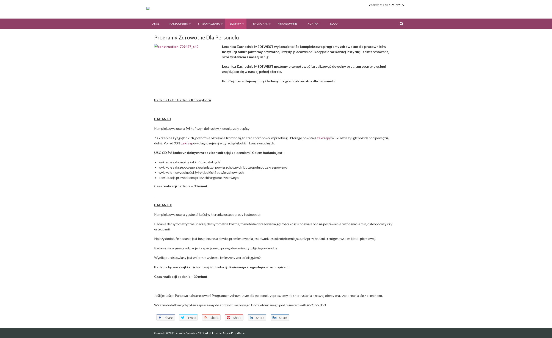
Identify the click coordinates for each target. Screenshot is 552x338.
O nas (155, 23)
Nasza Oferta (178, 23)
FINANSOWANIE (287, 23)
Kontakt (314, 23)
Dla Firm (235, 23)
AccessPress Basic (234, 333)
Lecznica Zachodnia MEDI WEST (193, 333)
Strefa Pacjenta (209, 23)
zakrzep (187, 143)
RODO (334, 23)
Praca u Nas (260, 23)
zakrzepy (324, 138)
